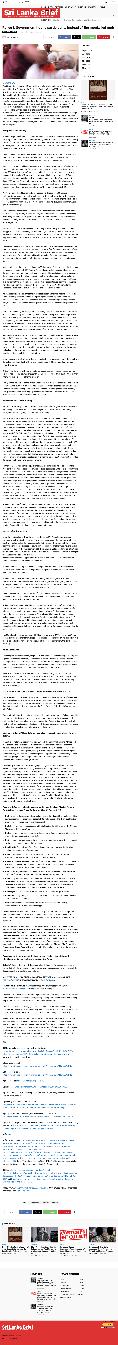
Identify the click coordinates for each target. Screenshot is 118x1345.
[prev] (110, 20)
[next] (114, 20)
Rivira (8, 1134)
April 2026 (86, 64)
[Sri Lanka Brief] (4, 37)
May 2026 (86, 61)
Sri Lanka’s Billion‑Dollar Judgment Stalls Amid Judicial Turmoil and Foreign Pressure (101, 144)
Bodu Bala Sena (34, 1202)
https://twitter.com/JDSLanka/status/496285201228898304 (41, 1087)
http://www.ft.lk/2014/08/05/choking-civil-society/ (43, 1143)
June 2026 (86, 57)
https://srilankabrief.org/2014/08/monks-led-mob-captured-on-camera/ (34, 1054)
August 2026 (87, 50)
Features (6, 32)
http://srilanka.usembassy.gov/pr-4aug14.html (30, 1170)
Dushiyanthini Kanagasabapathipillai (32, 1188)
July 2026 (86, 54)
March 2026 (86, 68)
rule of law (46, 1202)
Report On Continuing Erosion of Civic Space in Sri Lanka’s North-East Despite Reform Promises (97, 107)
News (14, 32)
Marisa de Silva (22, 1191)
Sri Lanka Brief (13, 37)
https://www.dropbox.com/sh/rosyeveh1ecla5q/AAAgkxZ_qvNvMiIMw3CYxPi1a (38, 1051)
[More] (113, 37)
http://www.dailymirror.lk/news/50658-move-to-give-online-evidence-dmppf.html (38, 1116)
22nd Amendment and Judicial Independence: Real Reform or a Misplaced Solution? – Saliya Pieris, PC (101, 120)
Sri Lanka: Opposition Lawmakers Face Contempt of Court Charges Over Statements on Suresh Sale (100, 133)
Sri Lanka (55, 1202)
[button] (113, 15)
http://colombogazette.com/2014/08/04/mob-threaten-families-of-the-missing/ (38, 1152)
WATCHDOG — (11, 83)
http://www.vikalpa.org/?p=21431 (30, 1081)
